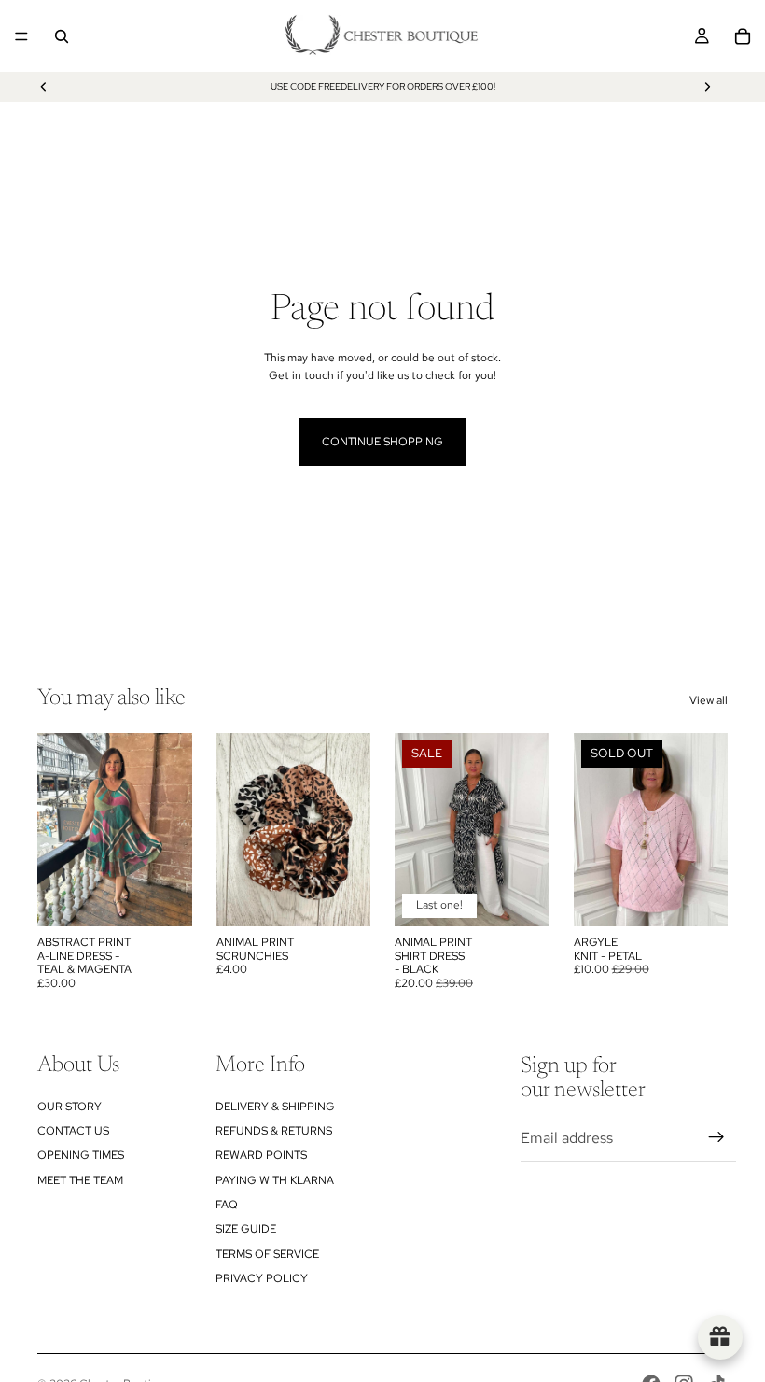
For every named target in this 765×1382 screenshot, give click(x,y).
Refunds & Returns (274, 1130)
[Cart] (742, 36)
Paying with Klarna (275, 1180)
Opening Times (80, 1155)
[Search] (61, 36)
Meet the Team (80, 1180)
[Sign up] (716, 1137)
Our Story (69, 1106)
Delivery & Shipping (275, 1106)
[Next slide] (707, 86)
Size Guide (246, 1228)
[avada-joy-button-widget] (720, 1337)
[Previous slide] (43, 86)
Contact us (73, 1130)
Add (179, 897)
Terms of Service (267, 1254)
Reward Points (261, 1155)
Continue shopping (382, 441)
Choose (536, 897)
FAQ (227, 1204)
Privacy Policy (262, 1278)
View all (708, 700)
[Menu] (21, 36)
